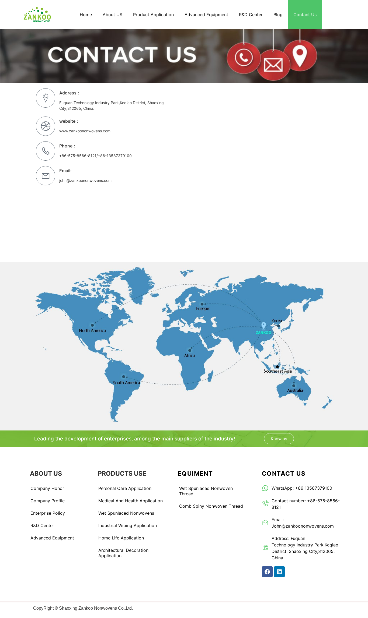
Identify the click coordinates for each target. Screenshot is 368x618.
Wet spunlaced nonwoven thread (206, 491)
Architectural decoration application (123, 553)
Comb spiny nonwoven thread (211, 506)
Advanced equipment (206, 14)
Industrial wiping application (127, 525)
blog (278, 14)
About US (112, 14)
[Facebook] (267, 571)
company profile (47, 500)
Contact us (305, 14)
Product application (153, 14)
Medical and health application (130, 500)
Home (86, 14)
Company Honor (47, 488)
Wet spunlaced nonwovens (126, 513)
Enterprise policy (47, 513)
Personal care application (124, 488)
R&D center (251, 14)
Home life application (121, 538)
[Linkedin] (279, 571)
